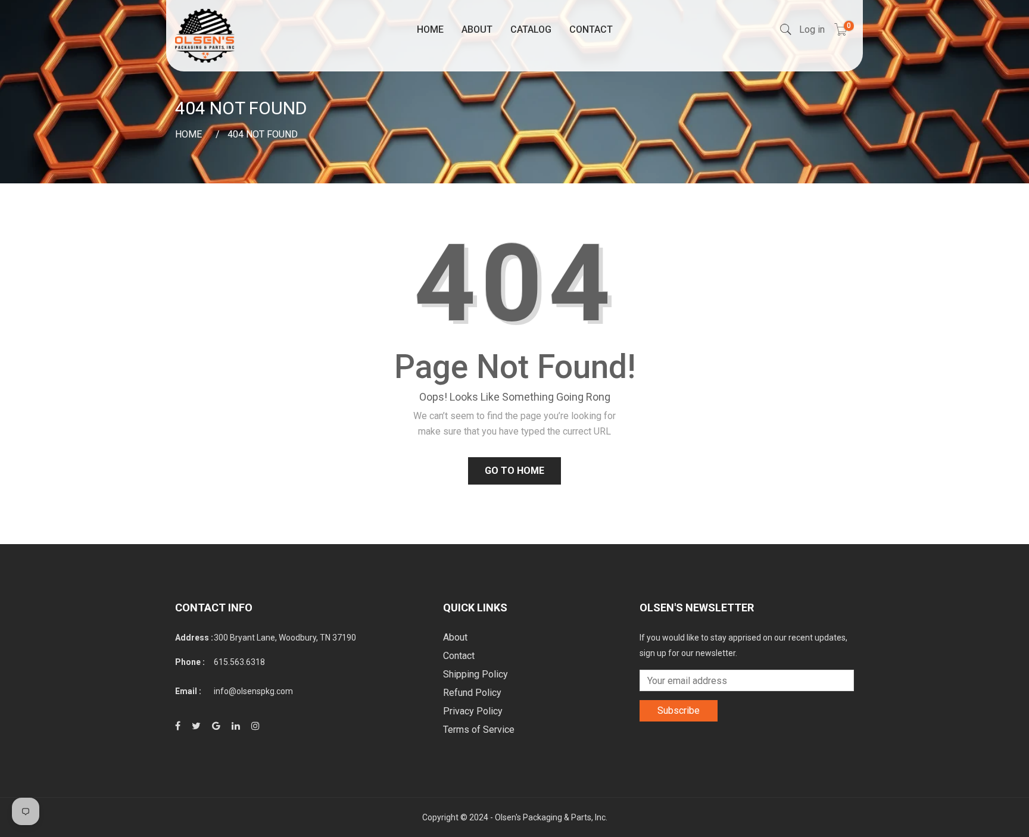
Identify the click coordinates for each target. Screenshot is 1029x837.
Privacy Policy (473, 711)
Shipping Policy (475, 674)
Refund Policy (472, 692)
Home (430, 29)
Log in (812, 29)
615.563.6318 (239, 662)
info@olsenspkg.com (253, 691)
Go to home (514, 470)
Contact (591, 29)
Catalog (530, 29)
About (477, 29)
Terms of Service (478, 729)
